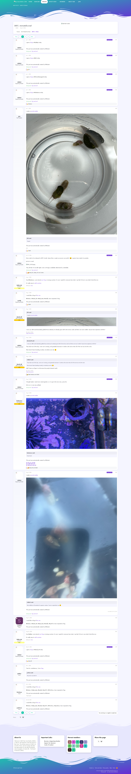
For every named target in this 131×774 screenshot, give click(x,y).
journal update (34, 111)
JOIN (79, 1)
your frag (43, 280)
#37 (116, 647)
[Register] (112, 1)
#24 (116, 89)
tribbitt (17, 28)
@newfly (46, 298)
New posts (16, 5)
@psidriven (57, 706)
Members (62, 1)
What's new (52, 1)
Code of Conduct (48, 745)
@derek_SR (34, 298)
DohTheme (116, 771)
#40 (116, 700)
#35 (116, 617)
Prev (16, 36)
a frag (41, 668)
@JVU (35, 58)
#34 (116, 472)
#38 (116, 665)
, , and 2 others (36, 272)
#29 (116, 309)
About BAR (71, 1)
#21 (116, 39)
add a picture (38, 283)
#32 (116, 379)
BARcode (37, 1)
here (32, 285)
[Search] (115, 1)
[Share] (114, 40)
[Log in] (109, 1)
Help (111, 768)
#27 (116, 277)
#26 (116, 255)
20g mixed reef (35, 51)
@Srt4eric (28, 298)
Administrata (110, 771)
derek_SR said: (30, 341)
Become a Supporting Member (52, 741)
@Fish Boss (51, 690)
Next (32, 36)
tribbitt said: (30, 359)
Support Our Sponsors (50, 743)
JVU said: (29, 312)
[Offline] (16, 40)
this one (38, 295)
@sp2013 (51, 623)
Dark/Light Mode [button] (18, 768)
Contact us (91, 768)
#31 (116, 356)
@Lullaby (36, 42)
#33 (116, 393)
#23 (116, 74)
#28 (116, 292)
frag (32, 42)
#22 (116, 55)
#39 (116, 684)
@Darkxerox (37, 92)
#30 (116, 337)
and (33, 374)
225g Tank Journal (29, 333)
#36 (116, 631)
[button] (57, 1)
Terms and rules (98, 768)
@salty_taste (41, 298)
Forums (44, 1)
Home (30, 1)
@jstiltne (30, 634)
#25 (116, 108)
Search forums (23, 5)
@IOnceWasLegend (39, 77)
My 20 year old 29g (30, 462)
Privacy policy (106, 768)
